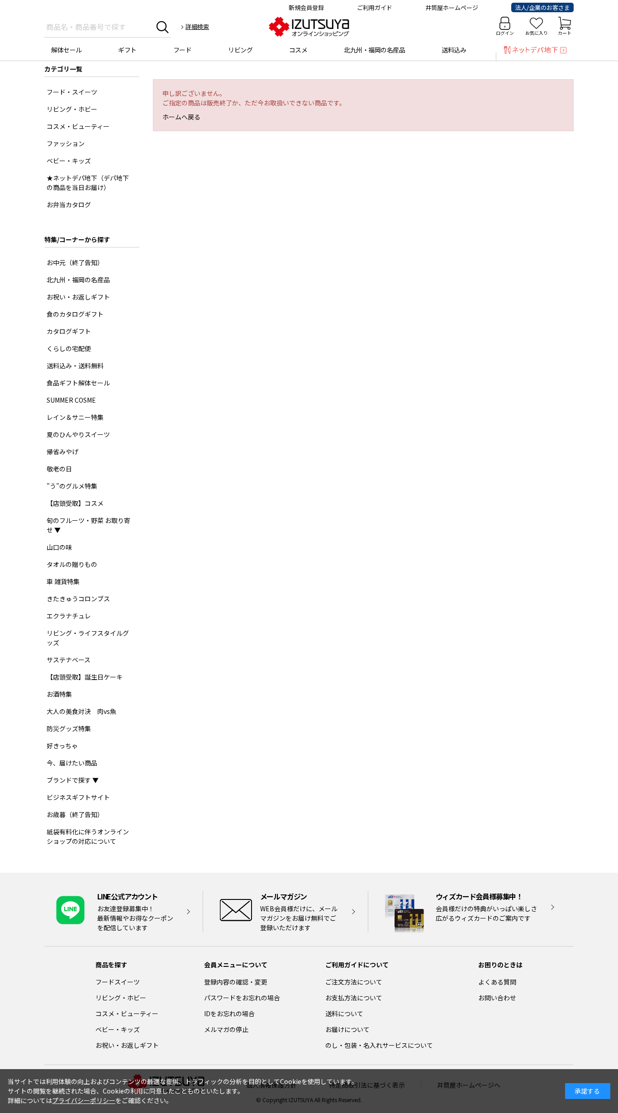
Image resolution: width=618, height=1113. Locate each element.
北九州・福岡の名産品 (374, 49)
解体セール (66, 49)
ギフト (127, 49)
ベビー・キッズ (117, 1029)
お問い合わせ (497, 997)
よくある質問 (497, 981)
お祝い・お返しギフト (127, 1045)
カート (564, 32)
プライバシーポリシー (83, 1100)
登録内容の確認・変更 (235, 981)
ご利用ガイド (374, 7)
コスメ (298, 49)
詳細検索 (197, 26)
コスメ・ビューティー (126, 1013)
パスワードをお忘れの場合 (242, 997)
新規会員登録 (306, 7)
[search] (162, 26)
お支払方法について (353, 997)
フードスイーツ (117, 981)
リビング (240, 49)
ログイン (505, 32)
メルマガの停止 (226, 1029)
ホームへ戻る (181, 116)
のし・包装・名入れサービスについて (379, 1045)
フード (182, 49)
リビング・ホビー (120, 997)
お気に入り (536, 32)
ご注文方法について (353, 981)
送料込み (454, 49)
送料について (344, 1013)
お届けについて (347, 1029)
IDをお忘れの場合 (229, 1013)
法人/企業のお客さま (542, 7)
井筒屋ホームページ (451, 7)
